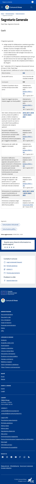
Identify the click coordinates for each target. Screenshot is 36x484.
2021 (24, 117)
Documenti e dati (6, 317)
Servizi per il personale (26, 466)
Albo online (4, 434)
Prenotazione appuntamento (9, 420)
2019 (25, 115)
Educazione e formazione (8, 354)
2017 (28, 113)
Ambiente (4, 340)
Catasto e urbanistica (7, 348)
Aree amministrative (7, 314)
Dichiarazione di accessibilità (9, 447)
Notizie (3, 379)
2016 (24, 113)
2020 (29, 115)
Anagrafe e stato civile (7, 343)
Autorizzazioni (5, 345)
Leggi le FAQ (4, 418)
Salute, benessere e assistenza (9, 364)
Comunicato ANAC (28, 205)
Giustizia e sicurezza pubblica (9, 356)
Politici (3, 328)
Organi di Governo (6, 323)
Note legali (4, 442)
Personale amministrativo (8, 325)
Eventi (3, 389)
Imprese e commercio (7, 359)
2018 (32, 113)
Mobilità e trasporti (6, 362)
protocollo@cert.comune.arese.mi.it (11, 413)
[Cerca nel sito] (31, 7)
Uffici (2, 331)
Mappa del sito (5, 466)
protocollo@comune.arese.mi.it (10, 411)
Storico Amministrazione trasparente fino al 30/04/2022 (17, 439)
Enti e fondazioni (6, 320)
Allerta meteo (5, 426)
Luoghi (3, 391)
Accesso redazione (6, 468)
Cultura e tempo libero (7, 351)
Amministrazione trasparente (9, 437)
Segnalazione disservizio (8, 431)
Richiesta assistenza (7, 423)
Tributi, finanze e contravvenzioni (10, 367)
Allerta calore (5, 428)
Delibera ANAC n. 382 (27, 93)
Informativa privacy (6, 445)
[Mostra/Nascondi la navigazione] (2, 7)
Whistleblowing (14, 466)
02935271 (4, 408)
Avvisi (2, 377)
